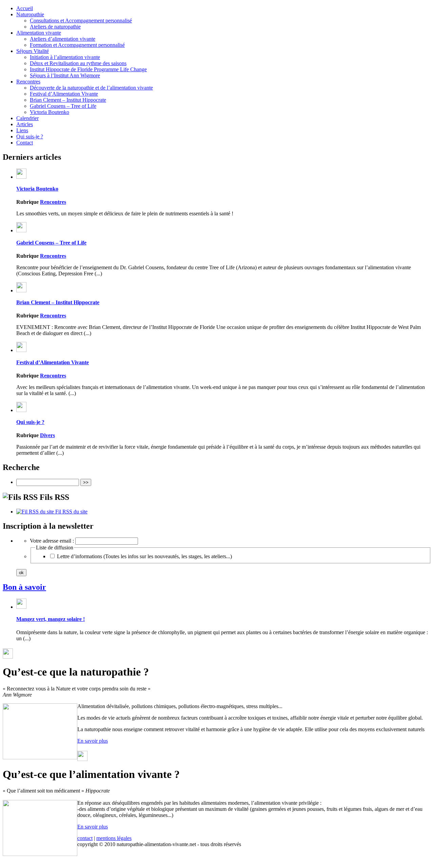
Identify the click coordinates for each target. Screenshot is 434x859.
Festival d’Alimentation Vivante (64, 94)
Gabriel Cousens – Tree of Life (63, 106)
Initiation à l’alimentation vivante (65, 57)
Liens (22, 130)
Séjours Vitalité (32, 51)
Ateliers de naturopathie (55, 27)
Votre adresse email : (52, 541)
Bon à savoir (24, 587)
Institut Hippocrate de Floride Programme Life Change (88, 69)
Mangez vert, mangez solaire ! (50, 619)
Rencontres (28, 81)
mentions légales (114, 838)
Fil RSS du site (70, 511)
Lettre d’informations (144, 556)
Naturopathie (30, 14)
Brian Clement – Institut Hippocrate (68, 100)
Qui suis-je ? (29, 136)
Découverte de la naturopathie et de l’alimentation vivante (91, 88)
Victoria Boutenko (49, 112)
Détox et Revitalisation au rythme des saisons (78, 63)
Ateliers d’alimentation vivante (62, 39)
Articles (24, 124)
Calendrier (27, 118)
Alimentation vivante (38, 33)
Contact (24, 142)
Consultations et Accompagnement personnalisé (81, 20)
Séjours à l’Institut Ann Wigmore (65, 75)
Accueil (24, 8)
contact (85, 838)
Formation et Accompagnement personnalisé (77, 45)
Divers (47, 435)
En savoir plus (92, 741)
